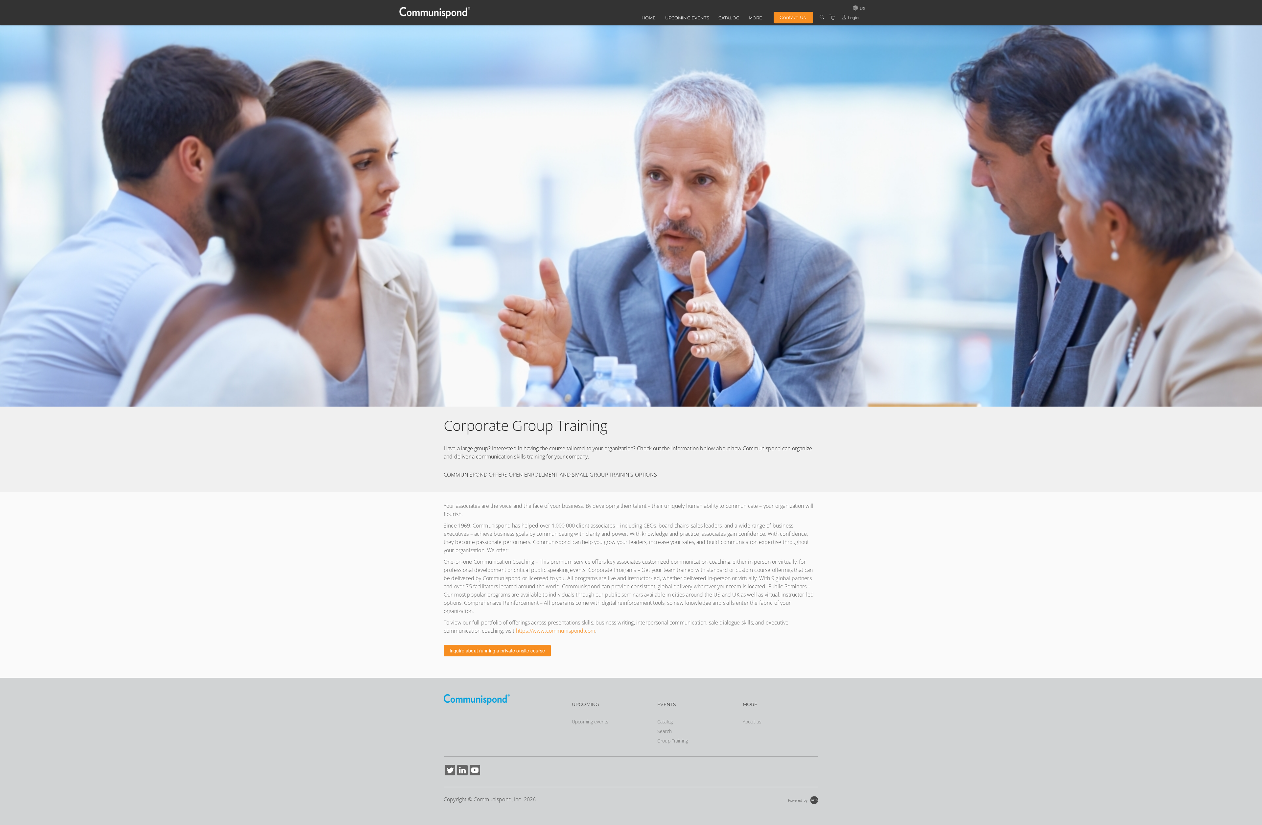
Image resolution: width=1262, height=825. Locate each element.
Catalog (728, 17)
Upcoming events (687, 17)
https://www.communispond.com (555, 630)
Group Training (672, 741)
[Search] (822, 17)
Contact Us (793, 18)
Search (664, 731)
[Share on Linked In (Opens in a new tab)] (462, 771)
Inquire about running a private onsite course (497, 650)
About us (752, 722)
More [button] (755, 17)
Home (649, 17)
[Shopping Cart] (832, 17)
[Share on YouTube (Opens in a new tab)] (475, 771)
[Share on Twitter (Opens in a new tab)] (450, 771)
